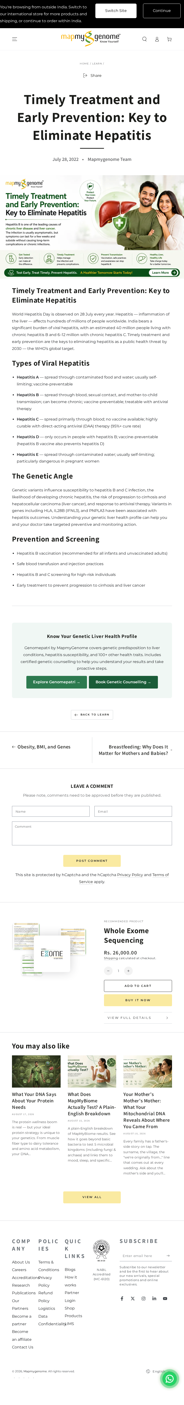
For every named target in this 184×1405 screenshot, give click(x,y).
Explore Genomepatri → (56, 682)
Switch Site (116, 10)
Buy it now (138, 1000)
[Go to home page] (92, 39)
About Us (21, 1262)
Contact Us (22, 1347)
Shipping (111, 958)
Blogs (70, 1269)
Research (21, 1285)
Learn (97, 63)
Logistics (46, 1308)
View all (92, 1197)
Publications (24, 1293)
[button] (144, 39)
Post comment (92, 861)
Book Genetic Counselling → (123, 682)
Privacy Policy (130, 875)
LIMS (69, 1323)
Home (84, 63)
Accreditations (26, 1277)
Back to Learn (95, 714)
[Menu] (14, 39)
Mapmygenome (35, 1371)
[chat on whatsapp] (169, 1379)
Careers (19, 1270)
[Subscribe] (169, 1256)
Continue (162, 10)
